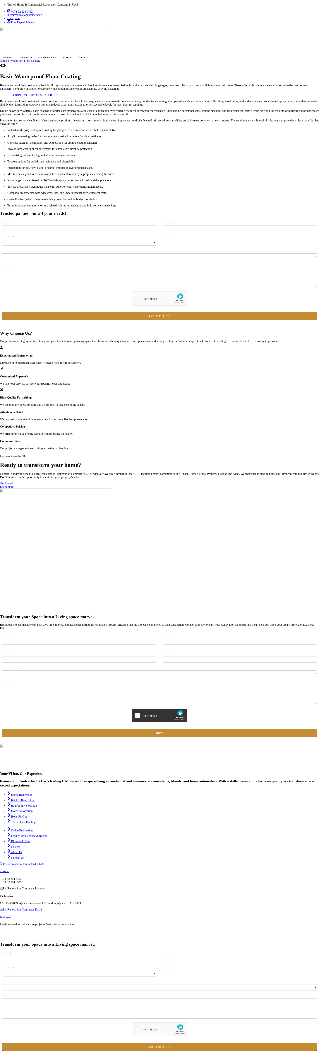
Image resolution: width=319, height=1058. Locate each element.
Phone (166, 237)
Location (8, 237)
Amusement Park (47, 57)
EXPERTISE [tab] (50, 94)
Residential (8, 57)
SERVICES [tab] (35, 94)
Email (167, 223)
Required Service (12, 251)
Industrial (66, 57)
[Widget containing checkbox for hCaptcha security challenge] (159, 298)
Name (6, 223)
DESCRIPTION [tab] (17, 94)
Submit (159, 733)
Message (7, 265)
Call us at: (4, 871)
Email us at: (5, 917)
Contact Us (82, 57)
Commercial (26, 57)
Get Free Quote (159, 316)
